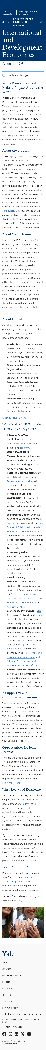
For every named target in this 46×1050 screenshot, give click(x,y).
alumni (26, 803)
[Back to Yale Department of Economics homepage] (42, 4)
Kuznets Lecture (16, 648)
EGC (39, 611)
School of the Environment (21, 602)
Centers (7, 995)
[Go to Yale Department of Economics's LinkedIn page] (16, 1034)
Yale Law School (15, 606)
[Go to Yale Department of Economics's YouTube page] (29, 1034)
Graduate (8, 969)
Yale (8, 953)
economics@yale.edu (12, 1027)
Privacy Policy (10, 1008)
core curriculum (11, 210)
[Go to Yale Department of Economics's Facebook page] (4, 1034)
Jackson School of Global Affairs (24, 598)
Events (6, 982)
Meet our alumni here (14, 417)
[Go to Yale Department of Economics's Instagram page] (10, 1034)
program (24, 447)
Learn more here (11, 782)
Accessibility (9, 1001)
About (6, 962)
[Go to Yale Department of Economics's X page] (22, 1034)
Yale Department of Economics (28, 12)
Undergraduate (11, 975)
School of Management (24, 594)
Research (7, 988)
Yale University (7, 12)
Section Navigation (20, 75)
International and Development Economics (22, 43)
